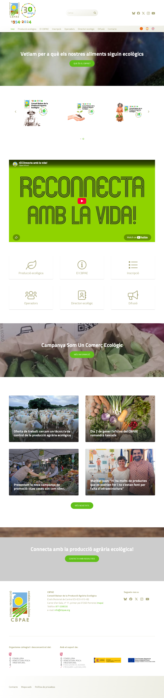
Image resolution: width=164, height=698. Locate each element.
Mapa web (26, 687)
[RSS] (133, 13)
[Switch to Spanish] (148, 29)
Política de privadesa (45, 687)
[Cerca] (95, 13)
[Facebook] (138, 13)
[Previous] (16, 112)
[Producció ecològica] (31, 267)
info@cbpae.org (62, 610)
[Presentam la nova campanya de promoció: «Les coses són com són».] (44, 472)
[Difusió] (133, 297)
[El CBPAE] (82, 267)
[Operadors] (31, 297)
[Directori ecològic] (82, 297)
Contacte (13, 687)
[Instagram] (148, 13)
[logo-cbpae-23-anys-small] (22, 13)
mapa (100, 603)
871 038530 (62, 606)
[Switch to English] (153, 29)
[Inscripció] (133, 267)
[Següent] (148, 112)
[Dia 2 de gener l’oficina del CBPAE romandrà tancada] (120, 419)
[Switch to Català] (142, 29)
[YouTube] (153, 13)
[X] (143, 13)
